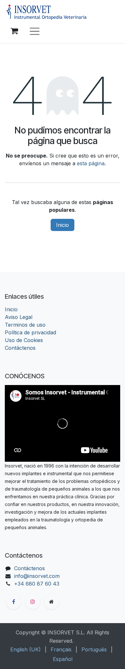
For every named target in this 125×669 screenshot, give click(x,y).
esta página (90, 163)
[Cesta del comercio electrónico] (14, 31)
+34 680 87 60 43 (36, 583)
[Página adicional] (51, 601)
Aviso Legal (18, 317)
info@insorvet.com (37, 576)
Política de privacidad (30, 332)
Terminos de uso (25, 325)
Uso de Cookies (24, 340)
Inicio (62, 225)
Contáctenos (20, 348)
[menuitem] (25, 649)
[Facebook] (13, 601)
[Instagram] (32, 601)
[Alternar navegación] (34, 31)
